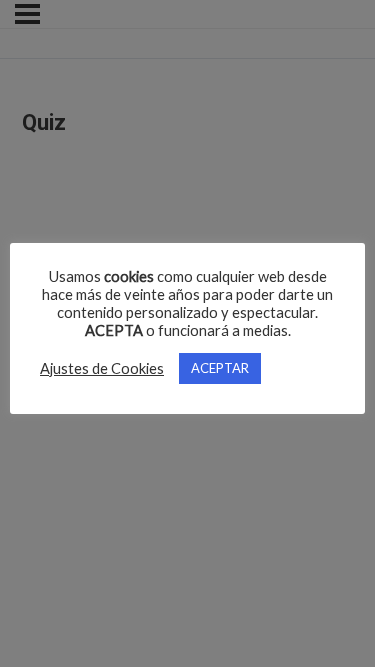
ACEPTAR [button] (220, 368)
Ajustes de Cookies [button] (102, 368)
